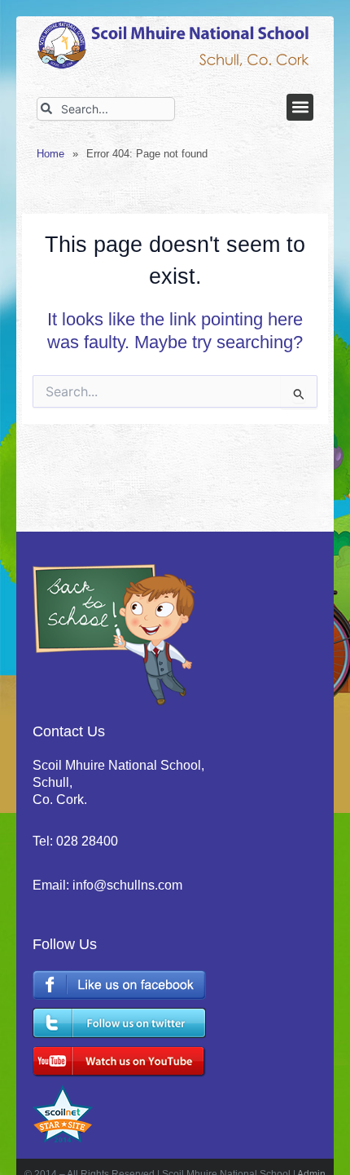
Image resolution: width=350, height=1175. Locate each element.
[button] (300, 107)
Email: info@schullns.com (107, 885)
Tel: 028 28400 (75, 841)
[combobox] (106, 109)
